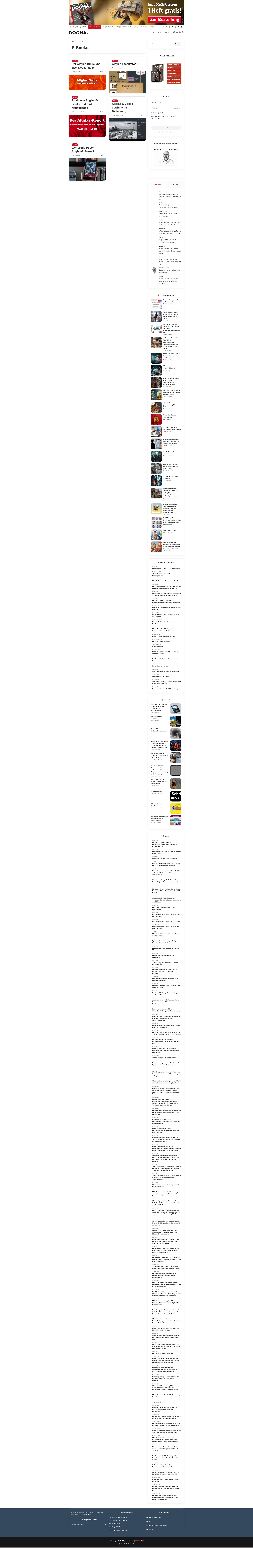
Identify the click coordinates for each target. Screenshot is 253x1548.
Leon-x (161, 237)
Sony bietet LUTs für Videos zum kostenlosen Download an (159, 781)
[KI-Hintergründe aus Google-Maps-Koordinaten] (156, 431)
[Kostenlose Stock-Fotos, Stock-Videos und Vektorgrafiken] (175, 820)
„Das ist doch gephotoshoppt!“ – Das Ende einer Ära (171, 405)
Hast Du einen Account (166, 132)
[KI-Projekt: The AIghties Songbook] (156, 480)
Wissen (167, 32)
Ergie (160, 202)
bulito (161, 276)
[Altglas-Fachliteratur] (127, 82)
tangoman (162, 246)
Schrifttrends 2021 (157, 791)
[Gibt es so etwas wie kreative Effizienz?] (156, 370)
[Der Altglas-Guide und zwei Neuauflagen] (87, 82)
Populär (175, 184)
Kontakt (148, 1521)
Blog (159, 32)
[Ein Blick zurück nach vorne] (156, 456)
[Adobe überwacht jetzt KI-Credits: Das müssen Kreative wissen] (156, 358)
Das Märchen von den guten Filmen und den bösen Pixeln (170, 466)
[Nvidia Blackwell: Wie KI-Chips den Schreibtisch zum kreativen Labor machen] (156, 316)
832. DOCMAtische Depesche (118, 1520)
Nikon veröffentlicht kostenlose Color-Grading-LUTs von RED (160, 755)
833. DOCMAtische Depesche (118, 1517)
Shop (152, 32)
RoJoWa (161, 192)
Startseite (76, 42)
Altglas (75, 61)
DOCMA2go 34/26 (114, 1523)
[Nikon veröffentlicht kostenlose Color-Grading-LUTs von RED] (175, 757)
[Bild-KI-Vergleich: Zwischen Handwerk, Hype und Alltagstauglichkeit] (156, 522)
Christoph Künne (164, 268)
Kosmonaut (162, 257)
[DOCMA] (78, 33)
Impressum (149, 1529)
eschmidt (162, 228)
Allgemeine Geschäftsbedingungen (157, 1525)
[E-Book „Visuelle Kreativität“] (175, 808)
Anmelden (166, 128)
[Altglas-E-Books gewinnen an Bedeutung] (127, 129)
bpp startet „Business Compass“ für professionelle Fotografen (123, 27)
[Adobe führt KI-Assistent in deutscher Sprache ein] (156, 304)
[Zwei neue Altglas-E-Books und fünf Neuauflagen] (87, 126)
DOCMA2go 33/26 (114, 1527)
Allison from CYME (165, 211)
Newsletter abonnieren (153, 1517)
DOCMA (139, 1541)
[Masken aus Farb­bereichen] (175, 721)
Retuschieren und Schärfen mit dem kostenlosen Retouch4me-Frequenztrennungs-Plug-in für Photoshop (160, 770)
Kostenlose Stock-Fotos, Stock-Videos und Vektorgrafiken (159, 818)
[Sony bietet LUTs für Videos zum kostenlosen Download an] (175, 783)
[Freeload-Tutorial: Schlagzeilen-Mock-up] (175, 733)
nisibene (161, 220)
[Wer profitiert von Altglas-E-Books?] (87, 169)
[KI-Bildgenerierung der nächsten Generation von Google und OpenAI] (156, 444)
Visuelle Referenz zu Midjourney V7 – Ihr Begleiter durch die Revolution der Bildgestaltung (170, 508)
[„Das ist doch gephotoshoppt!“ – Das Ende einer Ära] (156, 407)
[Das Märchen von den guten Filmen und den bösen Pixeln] (156, 468)
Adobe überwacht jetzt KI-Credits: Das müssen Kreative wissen (172, 356)
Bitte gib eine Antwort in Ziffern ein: (163, 116)
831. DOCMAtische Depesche (118, 1530)
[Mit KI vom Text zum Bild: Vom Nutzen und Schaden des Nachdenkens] (156, 394)
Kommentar (158, 184)
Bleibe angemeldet (158, 113)
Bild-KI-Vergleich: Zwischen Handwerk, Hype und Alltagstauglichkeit (172, 520)
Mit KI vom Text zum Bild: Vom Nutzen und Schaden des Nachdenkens (172, 392)
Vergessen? (176, 108)
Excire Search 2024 (169, 530)
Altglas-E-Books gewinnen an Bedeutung (122, 107)
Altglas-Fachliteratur (125, 64)
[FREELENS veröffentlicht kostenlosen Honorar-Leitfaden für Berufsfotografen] (175, 708)
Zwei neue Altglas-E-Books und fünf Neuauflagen (85, 104)
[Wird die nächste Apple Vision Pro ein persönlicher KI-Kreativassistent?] (156, 382)
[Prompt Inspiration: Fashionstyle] (156, 419)
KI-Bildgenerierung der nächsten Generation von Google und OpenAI (171, 441)
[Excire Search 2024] (156, 534)
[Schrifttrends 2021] (175, 796)
